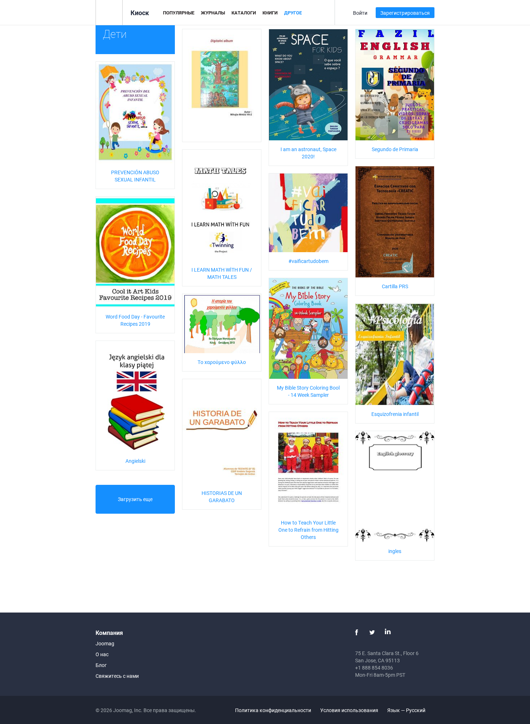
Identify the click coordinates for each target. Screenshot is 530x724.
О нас (102, 654)
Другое (293, 12)
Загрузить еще (135, 499)
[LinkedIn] (387, 632)
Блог (101, 665)
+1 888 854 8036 (374, 667)
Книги (270, 12)
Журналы (213, 12)
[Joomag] (109, 12)
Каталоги (243, 12)
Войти (360, 12)
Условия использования (349, 710)
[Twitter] (372, 632)
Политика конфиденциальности (273, 710)
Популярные (178, 12)
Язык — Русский (407, 710)
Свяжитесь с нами (117, 675)
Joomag (105, 643)
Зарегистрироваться (405, 12)
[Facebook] (356, 632)
